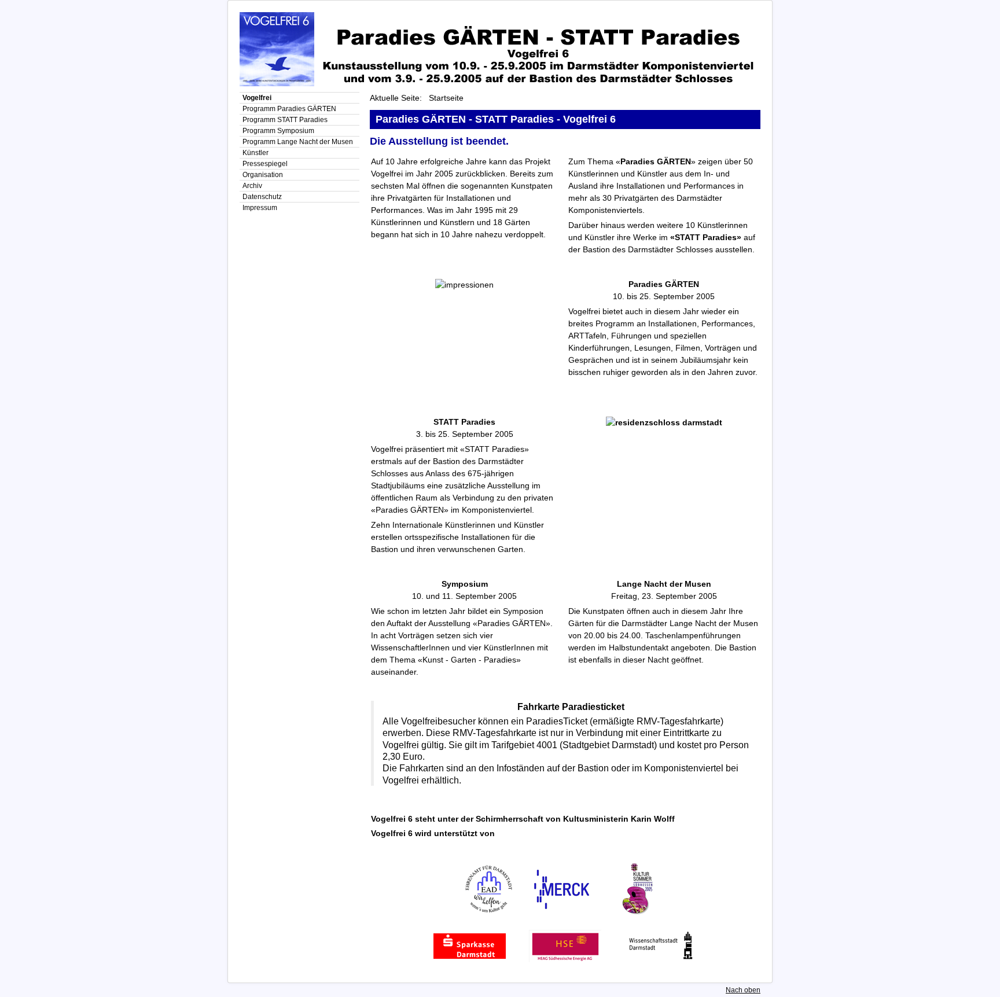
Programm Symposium (278, 131)
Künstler (255, 153)
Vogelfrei (256, 98)
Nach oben (743, 990)
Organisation (262, 175)
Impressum (259, 208)
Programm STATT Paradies (285, 120)
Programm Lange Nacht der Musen (297, 142)
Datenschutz (262, 197)
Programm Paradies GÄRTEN (289, 109)
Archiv (252, 186)
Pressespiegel (265, 164)
